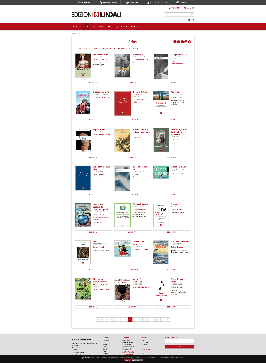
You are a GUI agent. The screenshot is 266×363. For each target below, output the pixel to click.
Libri (86, 26)
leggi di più (93, 82)
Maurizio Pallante (139, 206)
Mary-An (96, 286)
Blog (116, 26)
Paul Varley (136, 134)
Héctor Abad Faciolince (176, 57)
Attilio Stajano (177, 206)
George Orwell (99, 171)
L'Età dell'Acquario (128, 342)
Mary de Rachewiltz (140, 56)
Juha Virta (175, 169)
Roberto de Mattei (100, 244)
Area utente (176, 8)
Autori (93, 26)
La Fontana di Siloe (128, 347)
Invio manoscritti (138, 26)
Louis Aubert (176, 244)
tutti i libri (82, 49)
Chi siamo (77, 26)
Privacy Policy (137, 360)
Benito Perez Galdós (140, 97)
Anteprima (126, 340)
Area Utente (146, 342)
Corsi (109, 26)
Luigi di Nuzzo (176, 284)
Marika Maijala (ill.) (178, 170)
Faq (143, 340)
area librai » (128, 354)
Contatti (124, 26)
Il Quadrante (126, 344)
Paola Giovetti (99, 56)
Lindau (74, 33)
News (101, 26)
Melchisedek (126, 349)
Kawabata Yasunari (100, 94)
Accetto (127, 360)
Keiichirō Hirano (139, 171)
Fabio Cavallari (177, 94)
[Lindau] (112, 14)
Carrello (190, 8)
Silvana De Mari (99, 212)
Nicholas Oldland (139, 246)
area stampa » (129, 352)
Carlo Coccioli (99, 131)
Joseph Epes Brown (178, 137)
